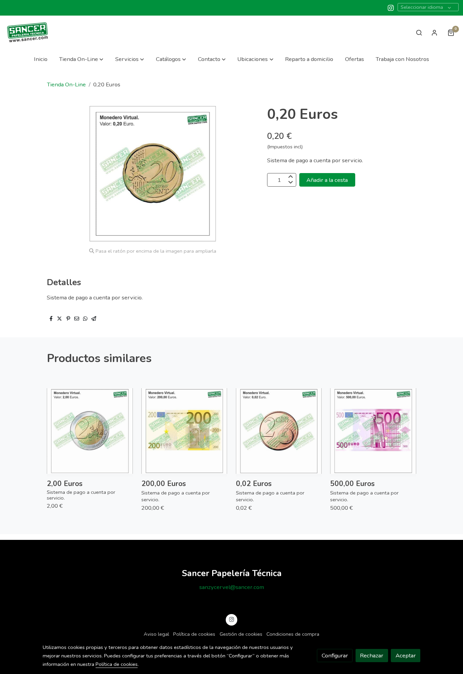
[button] (81, 59)
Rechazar (371, 655)
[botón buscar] (419, 32)
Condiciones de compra (292, 634)
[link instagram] (391, 7)
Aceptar (406, 655)
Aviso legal (156, 634)
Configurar (335, 655)
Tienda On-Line (66, 84)
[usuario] (434, 32)
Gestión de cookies (241, 634)
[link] (27, 32)
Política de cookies (194, 634)
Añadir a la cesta (327, 180)
